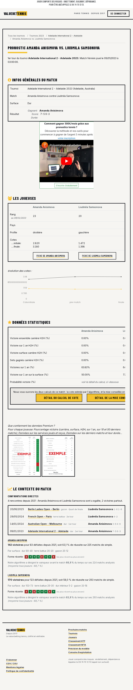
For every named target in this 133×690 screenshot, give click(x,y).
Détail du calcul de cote (61, 398)
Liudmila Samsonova (19, 575)
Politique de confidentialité (20, 671)
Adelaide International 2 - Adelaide (48, 531)
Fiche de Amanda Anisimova (50, 255)
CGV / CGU (12, 663)
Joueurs (72, 637)
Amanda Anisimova (17, 540)
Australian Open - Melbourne (45, 523)
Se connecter (118, 13)
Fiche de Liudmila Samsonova (97, 255)
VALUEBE (15, 13)
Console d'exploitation (79, 652)
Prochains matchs (77, 630)
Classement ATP (76, 641)
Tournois (72, 633)
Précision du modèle (78, 648)
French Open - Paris (40, 516)
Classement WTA (77, 645)
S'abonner (11, 660)
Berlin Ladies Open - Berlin (43, 509)
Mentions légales (15, 667)
